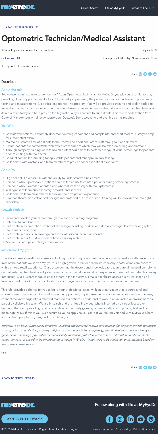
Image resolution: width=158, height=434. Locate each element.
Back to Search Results (23, 27)
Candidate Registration (39, 429)
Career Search (89, 8)
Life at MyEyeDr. (115, 8)
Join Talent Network (25, 419)
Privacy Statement (102, 429)
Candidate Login (66, 429)
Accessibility (123, 429)
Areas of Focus (141, 8)
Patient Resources (144, 429)
